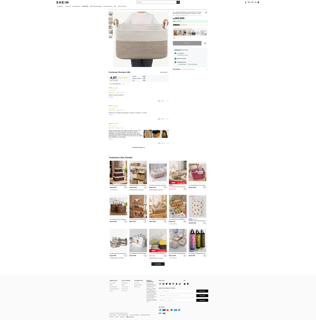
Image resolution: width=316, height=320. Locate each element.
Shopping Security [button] (181, 62)
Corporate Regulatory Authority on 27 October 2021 (151, 300)
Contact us (136, 283)
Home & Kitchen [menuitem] (76, 6)
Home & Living (115, 9)
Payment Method (138, 284)
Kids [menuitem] (115, 6)
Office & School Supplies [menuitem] (96, 6)
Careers (111, 290)
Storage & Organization (125, 9)
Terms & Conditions (134, 314)
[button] (256, 2)
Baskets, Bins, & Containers (138, 9)
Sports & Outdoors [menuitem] (107, 6)
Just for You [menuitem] (68, 6)
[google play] (188, 284)
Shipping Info (125, 283)
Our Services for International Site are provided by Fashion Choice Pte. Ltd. (151, 285)
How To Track (125, 288)
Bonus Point (137, 286)
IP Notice (111, 316)
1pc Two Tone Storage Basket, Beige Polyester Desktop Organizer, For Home (178, 253)
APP (185, 280)
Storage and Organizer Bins (151, 9)
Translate (111, 97)
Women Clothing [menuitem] (122, 6)
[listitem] (176, 33)
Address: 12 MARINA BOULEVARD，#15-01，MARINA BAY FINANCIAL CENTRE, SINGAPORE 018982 (151, 291)
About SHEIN (112, 283)
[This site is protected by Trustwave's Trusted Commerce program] (160, 313)
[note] (114, 190)
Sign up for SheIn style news (167, 288)
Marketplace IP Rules (145, 314)
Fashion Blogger (113, 286)
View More (158, 264)
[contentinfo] (183, 310)
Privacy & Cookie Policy (123, 314)
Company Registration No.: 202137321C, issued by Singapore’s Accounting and (151, 296)
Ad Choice (122, 316)
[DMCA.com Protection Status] (164, 313)
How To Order (125, 286)
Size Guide (124, 290)
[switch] (123, 84)
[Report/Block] (168, 101)
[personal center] (246, 2)
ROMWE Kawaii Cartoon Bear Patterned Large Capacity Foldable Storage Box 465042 (197, 220)
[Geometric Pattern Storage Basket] (180, 33)
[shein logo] (62, 2)
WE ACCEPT (162, 307)
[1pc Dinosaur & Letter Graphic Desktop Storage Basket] (193, 33)
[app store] (185, 284)
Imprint (116, 316)
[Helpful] (159, 101)
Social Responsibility (114, 288)
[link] (248, 2)
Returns (123, 284)
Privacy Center (112, 314)
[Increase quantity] (183, 38)
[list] (170, 284)
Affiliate (111, 284)
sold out (187, 43)
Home (110, 9)
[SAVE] (205, 43)
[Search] (178, 2)
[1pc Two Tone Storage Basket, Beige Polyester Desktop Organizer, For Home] (178, 240)
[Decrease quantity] (177, 38)
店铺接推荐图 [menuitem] (85, 6)
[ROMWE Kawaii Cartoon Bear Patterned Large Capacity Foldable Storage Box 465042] (202, 33)
